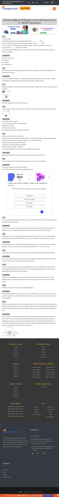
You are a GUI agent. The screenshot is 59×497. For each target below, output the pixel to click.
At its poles (29, 203)
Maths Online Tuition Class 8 (16, 411)
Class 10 (15, 357)
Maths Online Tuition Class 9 (16, 414)
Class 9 (16, 354)
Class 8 (16, 352)
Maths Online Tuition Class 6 (16, 406)
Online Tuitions (16, 403)
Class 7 (16, 349)
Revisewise (27, 492)
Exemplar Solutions (43, 344)
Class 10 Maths (36, 377)
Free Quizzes (36, 414)
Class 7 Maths (36, 369)
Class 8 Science (50, 372)
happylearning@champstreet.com (14, 1)
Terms (4, 474)
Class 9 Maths (36, 374)
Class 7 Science (50, 369)
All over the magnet (29, 199)
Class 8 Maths (36, 372)
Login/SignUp (50, 417)
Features (36, 409)
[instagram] (37, 2)
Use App (46, 2)
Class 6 (16, 347)
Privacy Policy (7, 477)
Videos (36, 407)
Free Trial (50, 407)
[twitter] (33, 2)
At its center (29, 206)
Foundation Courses (16, 344)
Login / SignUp (25, 8)
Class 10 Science (50, 377)
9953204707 (8, 3)
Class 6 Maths (36, 367)
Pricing (36, 412)
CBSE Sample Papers (43, 384)
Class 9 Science (50, 374)
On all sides (29, 195)
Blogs (50, 412)
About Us (5, 469)
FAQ (4, 472)
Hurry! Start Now (48, 495)
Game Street (50, 409)
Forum (50, 414)
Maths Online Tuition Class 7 (16, 409)
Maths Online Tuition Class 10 (16, 416)
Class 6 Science (50, 367)
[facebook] (29, 2)
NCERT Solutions (16, 384)
